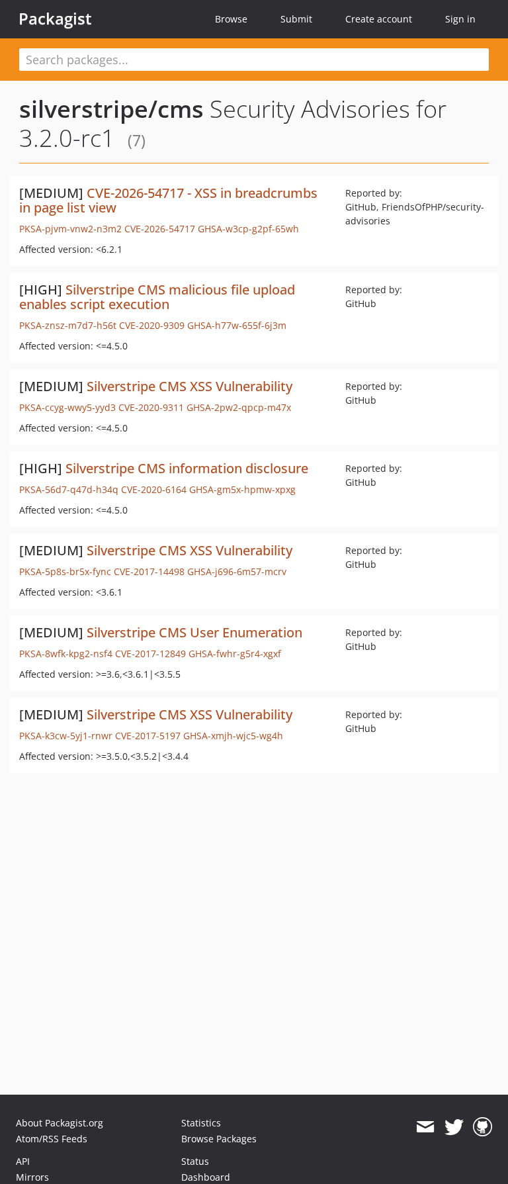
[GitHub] (482, 1127)
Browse (231, 19)
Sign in (460, 19)
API (23, 1161)
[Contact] (425, 1127)
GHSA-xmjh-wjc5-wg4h (233, 735)
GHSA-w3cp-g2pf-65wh (248, 228)
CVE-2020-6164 (154, 489)
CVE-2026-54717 (159, 228)
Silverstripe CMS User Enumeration (194, 632)
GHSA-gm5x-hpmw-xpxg (242, 489)
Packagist (55, 18)
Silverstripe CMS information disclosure (186, 468)
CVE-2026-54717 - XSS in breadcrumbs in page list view (168, 200)
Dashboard (205, 1177)
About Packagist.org (59, 1122)
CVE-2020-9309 (152, 325)
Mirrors (32, 1177)
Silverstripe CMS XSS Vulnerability (189, 386)
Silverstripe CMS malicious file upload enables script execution (157, 297)
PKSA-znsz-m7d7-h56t (67, 325)
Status (195, 1161)
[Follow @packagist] (454, 1127)
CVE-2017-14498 (149, 571)
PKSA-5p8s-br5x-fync (65, 571)
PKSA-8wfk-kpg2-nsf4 (65, 653)
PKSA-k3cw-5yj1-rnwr (65, 735)
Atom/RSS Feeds (51, 1138)
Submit (296, 19)
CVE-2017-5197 (148, 735)
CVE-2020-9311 (151, 407)
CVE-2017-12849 (150, 653)
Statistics (201, 1122)
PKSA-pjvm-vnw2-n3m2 (70, 228)
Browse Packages (219, 1138)
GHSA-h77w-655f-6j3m (236, 325)
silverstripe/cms (111, 109)
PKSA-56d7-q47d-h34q (68, 489)
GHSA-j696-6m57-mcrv (236, 571)
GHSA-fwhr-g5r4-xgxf (235, 653)
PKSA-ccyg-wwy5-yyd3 (67, 407)
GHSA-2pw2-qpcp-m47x (239, 407)
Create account (378, 19)
